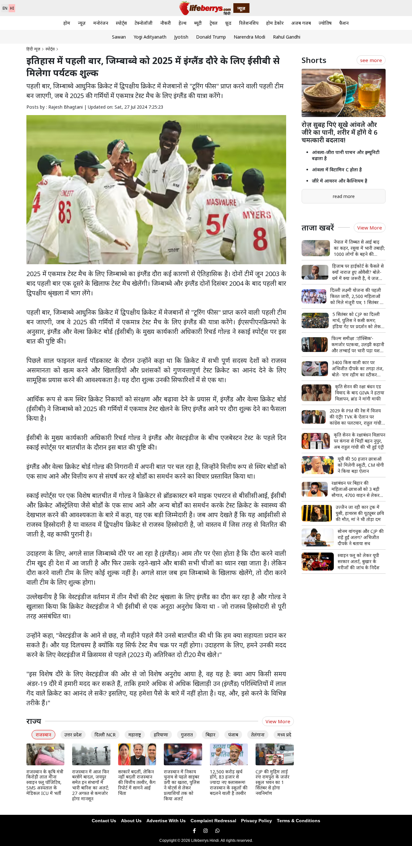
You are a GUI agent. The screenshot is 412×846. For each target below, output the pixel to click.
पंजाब (233, 735)
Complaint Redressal (213, 820)
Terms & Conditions (298, 820)
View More (278, 721)
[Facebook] (194, 830)
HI (12, 8)
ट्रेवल (214, 23)
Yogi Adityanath (150, 37)
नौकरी (165, 23)
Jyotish (181, 37)
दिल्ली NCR (105, 735)
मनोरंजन (100, 23)
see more (371, 60)
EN (5, 8)
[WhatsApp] (217, 830)
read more (344, 196)
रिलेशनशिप (248, 23)
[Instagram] (205, 830)
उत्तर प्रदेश (73, 735)
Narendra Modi (249, 37)
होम (66, 23)
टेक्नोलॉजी (144, 23)
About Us (131, 820)
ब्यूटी (198, 23)
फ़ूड (228, 23)
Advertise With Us (166, 820)
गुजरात (187, 735)
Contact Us (104, 820)
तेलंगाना (258, 735)
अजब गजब (301, 23)
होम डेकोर (275, 23)
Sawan (119, 37)
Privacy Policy (256, 820)
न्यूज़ (82, 23)
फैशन (344, 23)
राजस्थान (43, 735)
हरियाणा (161, 735)
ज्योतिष (325, 23)
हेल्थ (182, 23)
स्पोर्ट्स (121, 23)
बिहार (210, 735)
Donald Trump (211, 37)
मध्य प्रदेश (286, 735)
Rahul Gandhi (286, 37)
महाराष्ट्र (134, 735)
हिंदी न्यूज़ (33, 49)
